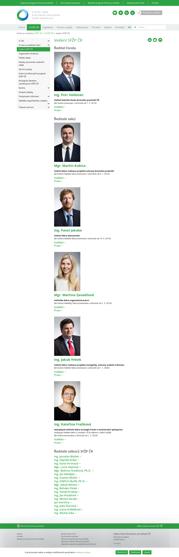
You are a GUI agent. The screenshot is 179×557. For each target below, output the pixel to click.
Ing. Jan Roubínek (65, 495)
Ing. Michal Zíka (64, 513)
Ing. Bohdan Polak (66, 488)
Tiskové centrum (26, 107)
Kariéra (108, 27)
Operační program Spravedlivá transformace (78, 544)
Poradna (96, 27)
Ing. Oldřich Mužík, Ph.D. (70, 481)
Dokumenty (82, 27)
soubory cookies (82, 552)
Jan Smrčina (62, 502)
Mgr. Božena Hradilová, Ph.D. (73, 470)
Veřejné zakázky (26, 92)
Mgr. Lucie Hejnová (66, 467)
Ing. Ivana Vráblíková (67, 509)
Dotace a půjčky (64, 27)
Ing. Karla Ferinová (66, 463)
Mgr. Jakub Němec (66, 484)
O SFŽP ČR (34, 27)
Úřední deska (25, 57)
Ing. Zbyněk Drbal (65, 460)
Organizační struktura (28, 53)
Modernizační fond (135, 3)
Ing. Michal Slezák (65, 499)
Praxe (57, 110)
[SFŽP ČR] (58, 15)
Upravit (147, 552)
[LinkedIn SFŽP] (126, 12)
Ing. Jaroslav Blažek (66, 456)
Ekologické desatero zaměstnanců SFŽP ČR (29, 82)
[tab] (108, 107)
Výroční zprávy (25, 69)
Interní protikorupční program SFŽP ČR (32, 75)
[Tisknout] (150, 40)
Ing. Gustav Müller (66, 477)
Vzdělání (59, 106)
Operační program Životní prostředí (37, 3)
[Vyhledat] (135, 27)
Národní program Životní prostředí (103, 3)
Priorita (155, 3)
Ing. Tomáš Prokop (66, 492)
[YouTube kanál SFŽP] (115, 12)
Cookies (20, 536)
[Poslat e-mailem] (155, 40)
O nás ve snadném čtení (29, 45)
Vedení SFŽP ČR (26, 49)
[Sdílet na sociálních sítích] (160, 40)
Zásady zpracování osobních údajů (31, 63)
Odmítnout (135, 552)
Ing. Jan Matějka (64, 474)
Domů (22, 27)
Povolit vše (121, 552)
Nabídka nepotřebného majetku (33, 100)
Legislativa (48, 27)
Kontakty (119, 27)
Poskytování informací (29, 96)
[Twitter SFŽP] (120, 12)
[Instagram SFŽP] (132, 12)
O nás (21, 40)
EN (129, 27)
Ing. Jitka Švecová (65, 506)
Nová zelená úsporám (70, 3)
